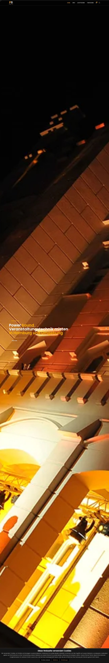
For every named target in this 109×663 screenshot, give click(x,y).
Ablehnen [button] (55, 660)
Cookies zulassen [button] (45, 660)
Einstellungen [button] (64, 660)
